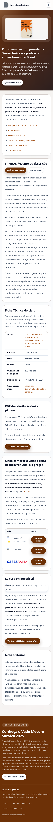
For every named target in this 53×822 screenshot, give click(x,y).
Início (5, 803)
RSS (30, 803)
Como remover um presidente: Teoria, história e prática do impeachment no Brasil (34, 340)
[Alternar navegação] (48, 4)
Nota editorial (14, 150)
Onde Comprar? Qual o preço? (22, 140)
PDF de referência (16, 135)
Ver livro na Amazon (15, 170)
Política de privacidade (12, 808)
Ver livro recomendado (14, 777)
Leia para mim (36, 170)
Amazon (26, 491)
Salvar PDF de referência (18, 447)
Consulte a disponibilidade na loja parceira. (35, 389)
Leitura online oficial (17, 145)
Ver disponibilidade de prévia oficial (23, 641)
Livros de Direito (18, 803)
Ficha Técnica (14, 130)
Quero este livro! (12, 82)
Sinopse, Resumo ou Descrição (22, 125)
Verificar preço (38, 539)
